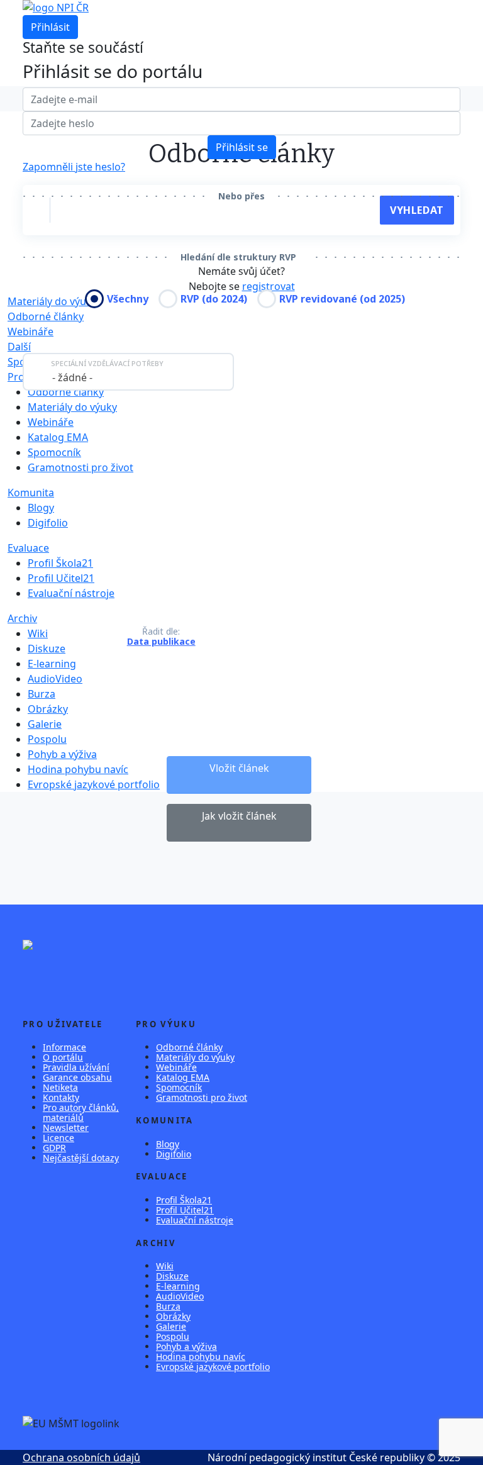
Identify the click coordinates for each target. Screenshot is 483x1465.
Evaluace (28, 548)
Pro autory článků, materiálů (81, 1112)
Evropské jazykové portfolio (94, 784)
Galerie (45, 724)
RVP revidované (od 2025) (342, 299)
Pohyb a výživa (62, 754)
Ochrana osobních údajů (81, 1457)
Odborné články (46, 316)
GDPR (54, 1148)
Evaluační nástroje (71, 593)
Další (19, 347)
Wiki (38, 633)
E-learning (52, 664)
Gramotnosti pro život (80, 467)
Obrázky (48, 709)
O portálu (63, 1057)
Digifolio (48, 523)
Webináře (30, 331)
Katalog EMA (58, 437)
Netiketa (60, 1087)
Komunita (31, 492)
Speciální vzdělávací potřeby (107, 363)
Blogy (41, 508)
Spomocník (54, 452)
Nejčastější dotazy (81, 1158)
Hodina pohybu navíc (78, 769)
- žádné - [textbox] (72, 377)
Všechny (127, 299)
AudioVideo (55, 679)
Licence (58, 1138)
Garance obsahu (77, 1077)
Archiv (22, 618)
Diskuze (46, 648)
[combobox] (128, 372)
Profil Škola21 (60, 563)
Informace (64, 1047)
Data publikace (161, 642)
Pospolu (47, 739)
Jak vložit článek (239, 816)
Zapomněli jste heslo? (74, 167)
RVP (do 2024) (213, 299)
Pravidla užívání (76, 1067)
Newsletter (66, 1128)
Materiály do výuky (72, 407)
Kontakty (61, 1097)
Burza (41, 694)
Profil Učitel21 (61, 578)
